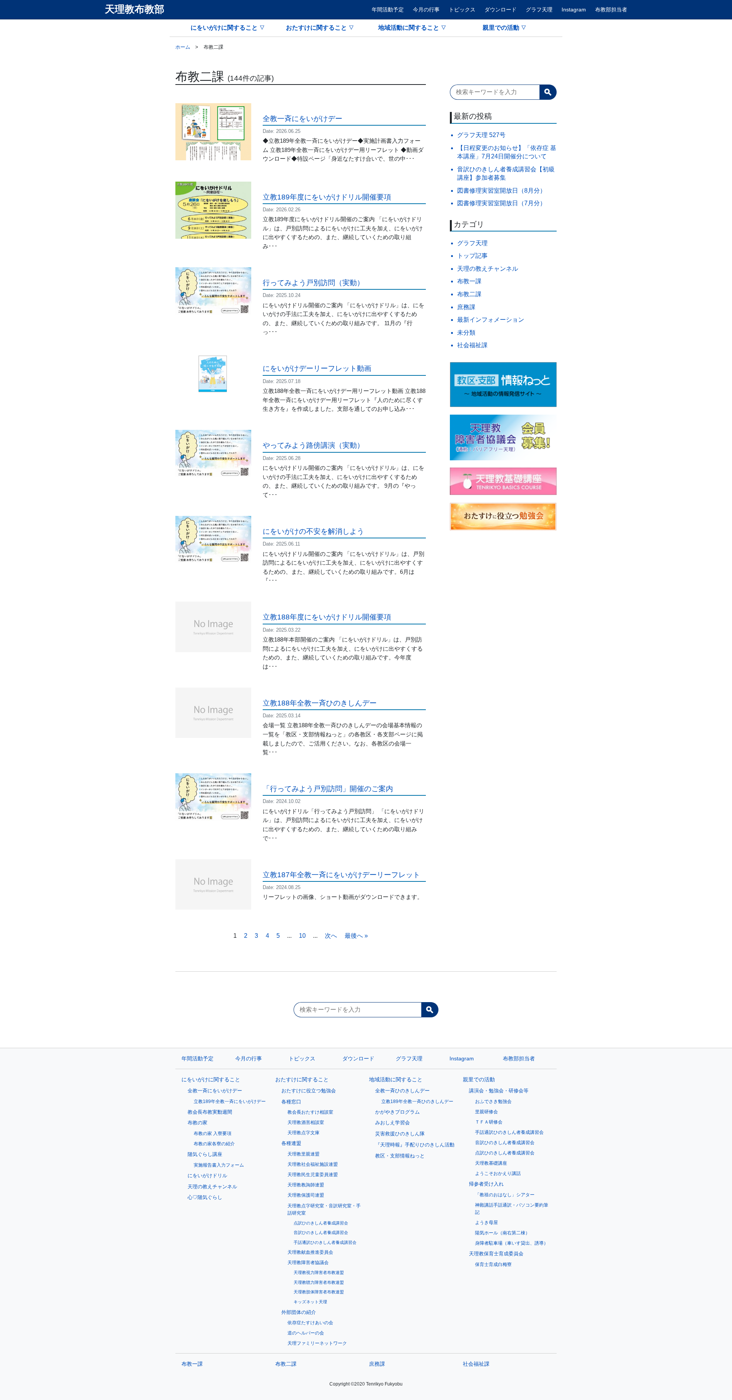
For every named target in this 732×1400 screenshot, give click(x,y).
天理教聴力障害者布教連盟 (319, 1282)
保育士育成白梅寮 (493, 1264)
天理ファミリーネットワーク (317, 1343)
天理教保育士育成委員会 (496, 1253)
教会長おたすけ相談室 (310, 1112)
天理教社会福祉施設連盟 (312, 1164)
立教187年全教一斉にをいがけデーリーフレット (341, 875)
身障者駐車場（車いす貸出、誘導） (511, 1243)
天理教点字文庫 (303, 1132)
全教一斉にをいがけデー (302, 119)
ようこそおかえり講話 (498, 1173)
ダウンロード (501, 9)
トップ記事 (472, 255)
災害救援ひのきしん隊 (400, 1134)
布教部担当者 (611, 9)
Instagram (574, 9)
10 (302, 935)
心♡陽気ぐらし (205, 1197)
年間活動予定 (388, 9)
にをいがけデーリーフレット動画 (317, 368)
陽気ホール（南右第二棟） (502, 1233)
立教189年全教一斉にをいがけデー (230, 1101)
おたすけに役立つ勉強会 (308, 1091)
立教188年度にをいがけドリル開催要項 (327, 617)
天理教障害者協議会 (308, 1262)
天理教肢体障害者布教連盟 (319, 1292)
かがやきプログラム (397, 1112)
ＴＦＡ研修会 (488, 1122)
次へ (331, 935)
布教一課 (469, 281)
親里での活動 (501, 27)
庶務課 (466, 307)
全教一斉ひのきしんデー (402, 1091)
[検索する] (548, 92)
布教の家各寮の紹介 (214, 1143)
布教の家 (197, 1122)
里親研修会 (486, 1111)
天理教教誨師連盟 (305, 1185)
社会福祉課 (472, 345)
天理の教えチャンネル (487, 268)
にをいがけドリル (207, 1175)
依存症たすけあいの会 (310, 1322)
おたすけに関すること (316, 27)
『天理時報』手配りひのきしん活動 (414, 1145)
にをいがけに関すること (224, 27)
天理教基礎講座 (491, 1163)
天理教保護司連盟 (305, 1195)
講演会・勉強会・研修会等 (498, 1091)
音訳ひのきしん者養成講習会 (321, 1232)
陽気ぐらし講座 (205, 1154)
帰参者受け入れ (486, 1184)
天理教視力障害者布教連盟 (319, 1272)
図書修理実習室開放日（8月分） (501, 190)
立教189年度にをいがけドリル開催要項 (327, 197)
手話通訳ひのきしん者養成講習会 (325, 1242)
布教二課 (469, 294)
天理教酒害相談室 (305, 1122)
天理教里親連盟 (303, 1154)
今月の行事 (426, 9)
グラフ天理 (539, 9)
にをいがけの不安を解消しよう (313, 531)
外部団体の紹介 (298, 1312)
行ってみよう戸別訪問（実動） (313, 283)
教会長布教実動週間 (210, 1112)
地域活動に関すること (408, 27)
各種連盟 (291, 1143)
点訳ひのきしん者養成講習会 (321, 1223)
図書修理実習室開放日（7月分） (501, 203)
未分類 (466, 332)
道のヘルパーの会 (305, 1333)
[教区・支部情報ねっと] (503, 384)
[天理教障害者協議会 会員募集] (503, 438)
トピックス (462, 9)
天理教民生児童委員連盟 (312, 1174)
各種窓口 (291, 1102)
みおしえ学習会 (392, 1122)
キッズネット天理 (310, 1301)
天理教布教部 (134, 9)
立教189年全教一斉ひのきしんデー (417, 1101)
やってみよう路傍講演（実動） (313, 445)
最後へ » (356, 935)
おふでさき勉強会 (493, 1101)
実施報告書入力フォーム (219, 1165)
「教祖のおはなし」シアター (505, 1194)
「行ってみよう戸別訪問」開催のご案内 (328, 789)
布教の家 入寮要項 (212, 1133)
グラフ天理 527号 (481, 135)
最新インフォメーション (490, 319)
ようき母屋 (486, 1222)
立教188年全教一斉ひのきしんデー (320, 703)
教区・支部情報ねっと (400, 1156)
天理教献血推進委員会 (310, 1252)
